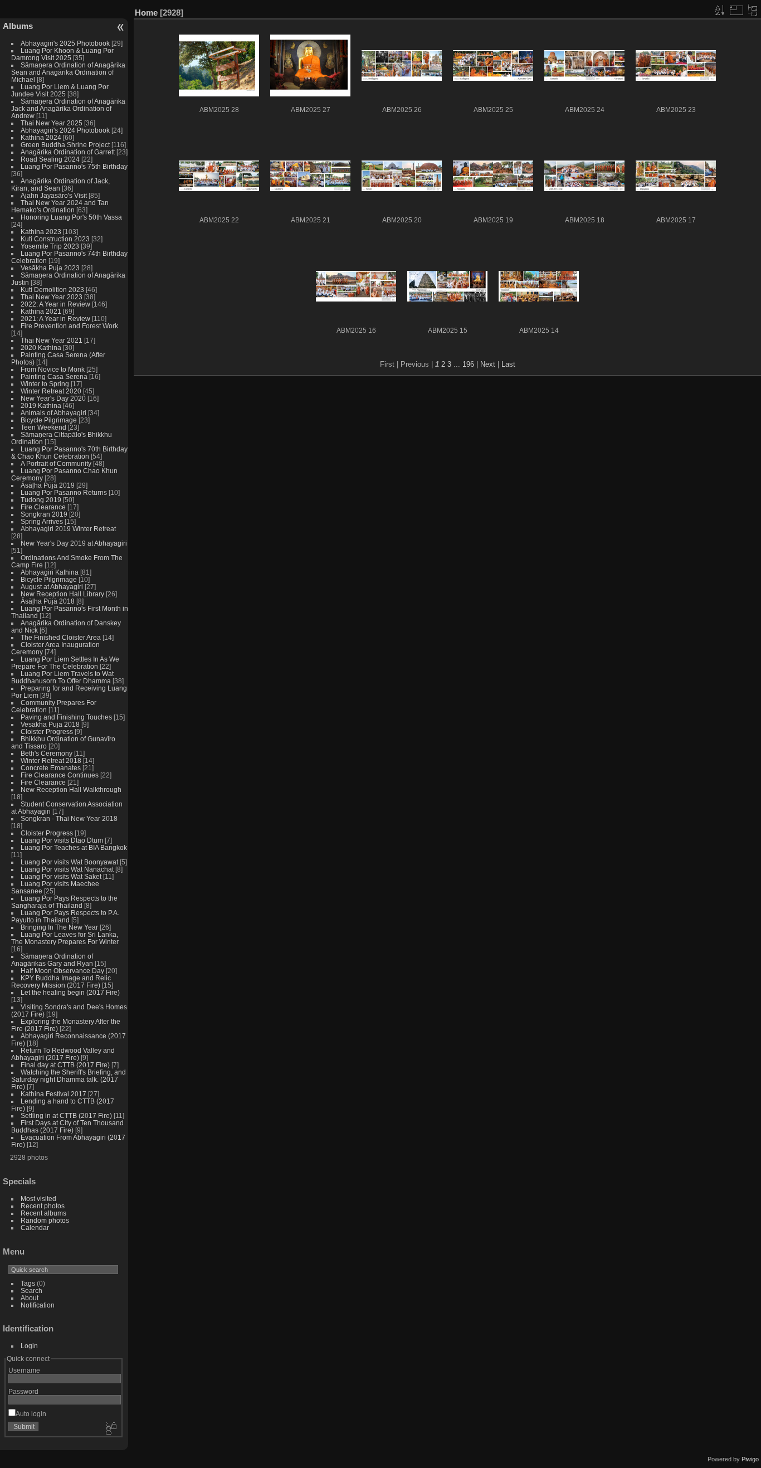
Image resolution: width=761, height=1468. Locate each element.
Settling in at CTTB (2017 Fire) (66, 1115)
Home (146, 12)
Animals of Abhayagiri (53, 412)
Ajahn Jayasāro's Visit (54, 195)
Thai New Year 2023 (51, 296)
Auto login (31, 1413)
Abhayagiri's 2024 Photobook (65, 130)
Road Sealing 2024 (50, 159)
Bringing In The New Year (59, 927)
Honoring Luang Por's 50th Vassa (71, 217)
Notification (38, 1305)
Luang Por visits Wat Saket (61, 876)
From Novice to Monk (53, 369)
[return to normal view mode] (752, 10)
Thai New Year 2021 (51, 340)
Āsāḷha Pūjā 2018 (48, 601)
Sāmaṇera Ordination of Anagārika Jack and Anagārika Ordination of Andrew (68, 108)
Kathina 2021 (41, 311)
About (29, 1297)
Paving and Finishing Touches (66, 717)
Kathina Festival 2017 (53, 1093)
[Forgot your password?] (110, 1429)
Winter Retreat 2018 (51, 760)
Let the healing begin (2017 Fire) (70, 992)
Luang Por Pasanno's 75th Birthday (74, 166)
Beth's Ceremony (46, 753)
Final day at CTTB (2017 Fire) (65, 1064)
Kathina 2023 (41, 231)
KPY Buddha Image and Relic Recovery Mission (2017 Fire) (61, 981)
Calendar (35, 1227)
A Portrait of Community (56, 463)
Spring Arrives (42, 521)
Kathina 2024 (41, 137)
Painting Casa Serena (54, 376)
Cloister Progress (47, 731)
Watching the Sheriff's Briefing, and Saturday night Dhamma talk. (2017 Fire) (68, 1079)
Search (31, 1290)
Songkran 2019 (44, 514)
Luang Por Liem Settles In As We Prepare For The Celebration (65, 662)
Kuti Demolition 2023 (52, 289)
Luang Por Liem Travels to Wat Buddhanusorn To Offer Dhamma (62, 677)
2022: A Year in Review (55, 304)
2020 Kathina (41, 347)
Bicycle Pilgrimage (49, 420)
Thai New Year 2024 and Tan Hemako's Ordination (60, 206)
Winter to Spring (45, 383)
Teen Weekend (43, 427)
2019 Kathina (41, 405)
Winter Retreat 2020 (51, 391)
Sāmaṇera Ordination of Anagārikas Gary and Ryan (52, 959)
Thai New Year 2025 (51, 123)
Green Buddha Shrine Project (65, 144)
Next (487, 364)
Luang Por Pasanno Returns (64, 492)
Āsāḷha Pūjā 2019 (48, 485)
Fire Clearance (43, 507)
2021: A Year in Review (55, 318)
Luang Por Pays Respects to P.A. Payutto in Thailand (65, 916)
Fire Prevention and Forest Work (69, 325)
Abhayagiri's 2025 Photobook (65, 43)
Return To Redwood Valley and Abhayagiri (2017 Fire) (63, 1054)
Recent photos (43, 1205)
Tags (28, 1283)
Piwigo (750, 1459)
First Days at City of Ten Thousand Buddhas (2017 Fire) (67, 1126)
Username (24, 1370)
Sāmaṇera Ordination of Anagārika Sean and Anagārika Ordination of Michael (68, 72)
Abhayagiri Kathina (50, 572)
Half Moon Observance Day (62, 970)
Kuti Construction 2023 (55, 238)
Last (508, 364)
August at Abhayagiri (52, 586)
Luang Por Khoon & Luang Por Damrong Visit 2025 (62, 54)
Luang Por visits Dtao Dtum (62, 840)
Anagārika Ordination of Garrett (68, 151)
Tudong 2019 (41, 499)
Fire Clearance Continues (60, 775)
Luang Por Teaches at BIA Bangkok (74, 847)
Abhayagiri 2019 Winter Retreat (68, 528)
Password (23, 1391)
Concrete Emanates (51, 767)
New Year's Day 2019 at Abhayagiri (74, 543)
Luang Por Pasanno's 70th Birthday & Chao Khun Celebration (69, 452)
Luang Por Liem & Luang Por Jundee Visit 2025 (60, 90)
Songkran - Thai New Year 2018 (69, 818)
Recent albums (43, 1213)
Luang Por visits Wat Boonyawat (69, 862)
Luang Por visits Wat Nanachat (67, 869)
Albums (18, 26)
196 (468, 364)
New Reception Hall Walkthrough (71, 789)
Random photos (45, 1220)
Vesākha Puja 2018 (50, 724)
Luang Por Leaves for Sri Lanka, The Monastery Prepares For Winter (65, 938)
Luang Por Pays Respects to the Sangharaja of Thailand (64, 902)
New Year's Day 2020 (53, 398)
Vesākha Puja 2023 (50, 267)
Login (29, 1345)
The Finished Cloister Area (61, 637)
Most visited (38, 1198)
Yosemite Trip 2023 (50, 246)
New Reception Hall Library (62, 593)
